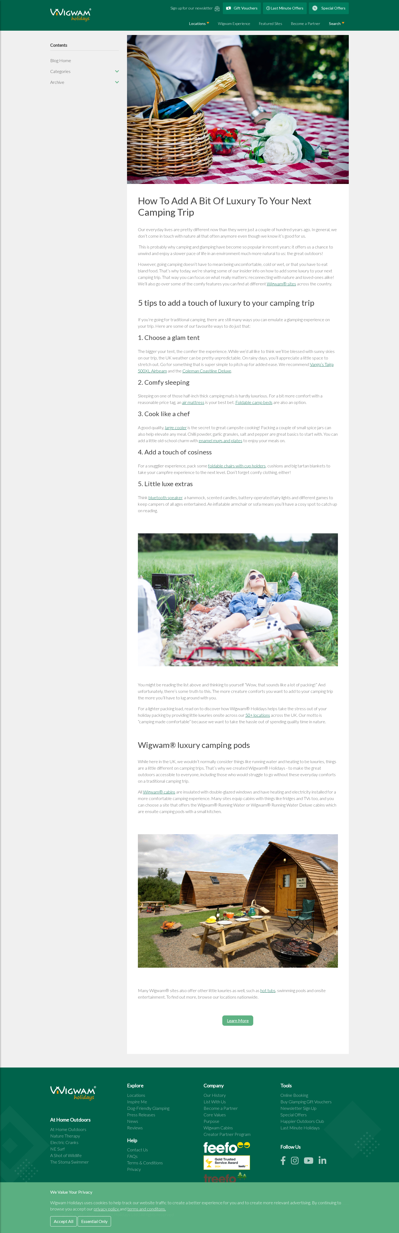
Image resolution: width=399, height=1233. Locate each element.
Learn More (238, 1020)
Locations (197, 23)
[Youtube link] (311, 1162)
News (132, 1121)
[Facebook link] (285, 1162)
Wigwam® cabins (159, 791)
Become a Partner (305, 23)
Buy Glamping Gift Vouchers (306, 1101)
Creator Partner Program (227, 1134)
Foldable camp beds (254, 402)
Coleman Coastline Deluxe (206, 370)
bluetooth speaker (165, 497)
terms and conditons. (146, 1208)
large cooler (176, 427)
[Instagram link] (297, 1162)
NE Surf (57, 1148)
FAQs (132, 1156)
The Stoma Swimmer (69, 1161)
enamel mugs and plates (220, 440)
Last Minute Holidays (300, 1127)
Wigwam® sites (281, 283)
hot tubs (268, 990)
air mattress (193, 402)
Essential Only (94, 1221)
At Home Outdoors (68, 1129)
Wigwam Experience (234, 23)
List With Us (215, 1101)
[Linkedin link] (325, 1162)
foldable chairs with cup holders (237, 465)
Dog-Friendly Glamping (148, 1108)
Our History (215, 1095)
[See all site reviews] (227, 1164)
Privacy (134, 1169)
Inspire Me (137, 1101)
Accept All (63, 1221)
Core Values (215, 1114)
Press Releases (141, 1114)
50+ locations (257, 715)
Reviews (135, 1127)
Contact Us (137, 1149)
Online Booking (294, 1095)
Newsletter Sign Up (298, 1108)
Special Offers (333, 8)
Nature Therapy (65, 1135)
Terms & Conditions (145, 1162)
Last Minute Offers (286, 8)
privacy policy (107, 1208)
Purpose (211, 1121)
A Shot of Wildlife (66, 1155)
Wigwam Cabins (218, 1127)
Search (335, 23)
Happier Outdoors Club (302, 1121)
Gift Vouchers (245, 8)
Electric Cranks (64, 1142)
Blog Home (60, 60)
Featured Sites (270, 23)
